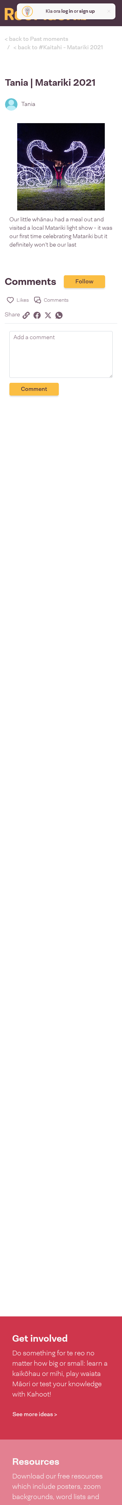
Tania (28, 104)
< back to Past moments (36, 39)
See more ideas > (35, 1414)
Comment (34, 389)
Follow (84, 281)
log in (67, 11)
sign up (87, 11)
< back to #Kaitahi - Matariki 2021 (58, 47)
